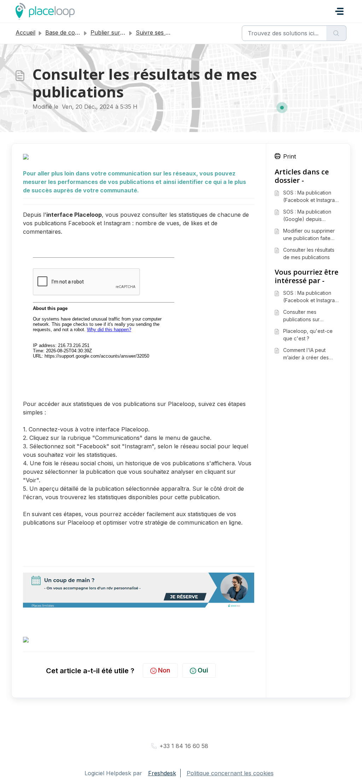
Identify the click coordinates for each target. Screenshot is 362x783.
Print (289, 156)
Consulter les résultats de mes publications (308, 253)
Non (164, 670)
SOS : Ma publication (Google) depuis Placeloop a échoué (307, 216)
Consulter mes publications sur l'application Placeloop (310, 316)
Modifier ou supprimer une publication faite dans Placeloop (309, 235)
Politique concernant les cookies (230, 773)
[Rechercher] (336, 33)
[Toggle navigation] (339, 11)
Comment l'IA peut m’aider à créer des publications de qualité (309, 354)
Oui (203, 670)
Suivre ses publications (167, 32)
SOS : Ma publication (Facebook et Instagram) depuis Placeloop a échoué (312, 197)
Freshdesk (162, 773)
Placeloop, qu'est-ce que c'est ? (308, 334)
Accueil (25, 32)
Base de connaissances (76, 32)
